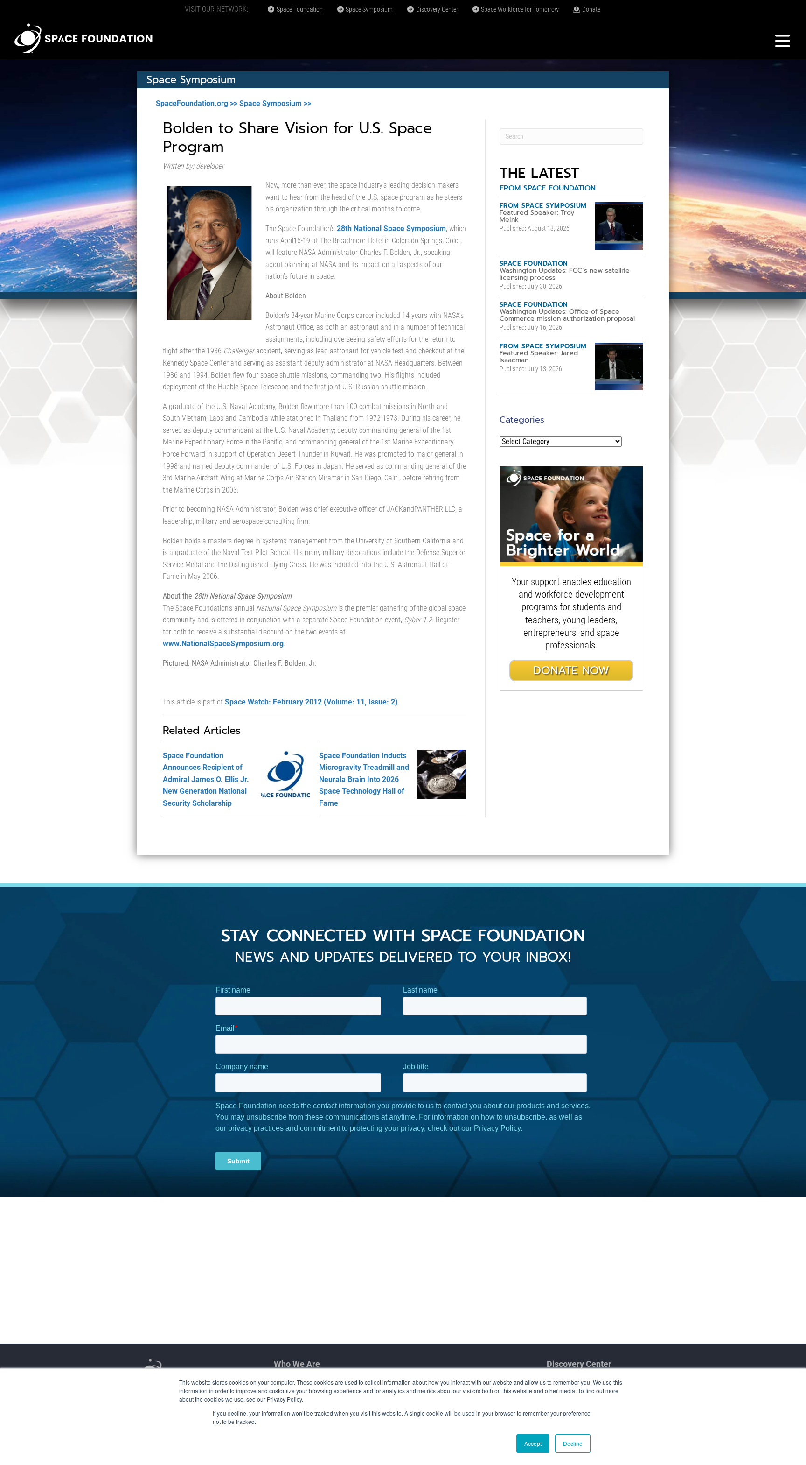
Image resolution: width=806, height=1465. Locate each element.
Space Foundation (299, 9)
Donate (590, 9)
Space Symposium (368, 9)
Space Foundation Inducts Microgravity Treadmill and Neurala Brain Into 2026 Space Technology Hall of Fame (364, 779)
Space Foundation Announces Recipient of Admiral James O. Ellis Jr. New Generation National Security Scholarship (206, 779)
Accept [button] (533, 1443)
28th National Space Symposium (391, 228)
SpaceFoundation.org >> (196, 103)
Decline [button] (573, 1443)
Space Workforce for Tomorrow (519, 9)
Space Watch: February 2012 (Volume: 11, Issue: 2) (311, 701)
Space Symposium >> (275, 103)
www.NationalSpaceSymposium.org (223, 643)
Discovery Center (436, 9)
